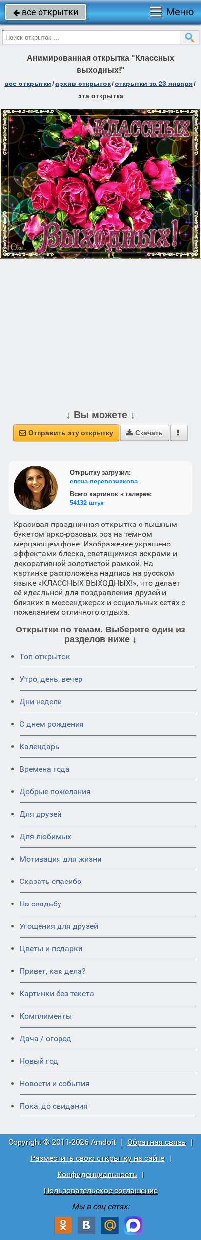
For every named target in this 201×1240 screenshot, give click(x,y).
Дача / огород (45, 1038)
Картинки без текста (57, 993)
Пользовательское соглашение (101, 1190)
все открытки (45, 12)
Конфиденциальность (97, 1174)
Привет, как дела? (53, 971)
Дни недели (41, 701)
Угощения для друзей (59, 926)
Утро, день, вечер (51, 679)
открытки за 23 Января (154, 83)
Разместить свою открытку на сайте (97, 1158)
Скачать (144, 433)
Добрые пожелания (55, 791)
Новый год (39, 1061)
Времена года (45, 769)
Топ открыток (45, 656)
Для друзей (40, 814)
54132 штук (87, 502)
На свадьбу (40, 903)
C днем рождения (52, 724)
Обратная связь (156, 1142)
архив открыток (83, 83)
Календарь (40, 746)
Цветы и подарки (51, 948)
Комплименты (46, 1016)
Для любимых (45, 836)
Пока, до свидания (54, 1106)
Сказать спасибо (50, 881)
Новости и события (55, 1083)
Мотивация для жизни (60, 858)
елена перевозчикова (104, 481)
